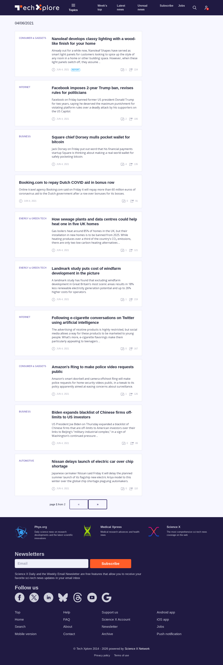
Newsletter (110, 626)
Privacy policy (102, 655)
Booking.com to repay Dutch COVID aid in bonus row (66, 182)
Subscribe (166, 5)
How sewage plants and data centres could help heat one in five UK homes (94, 221)
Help (66, 612)
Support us (110, 612)
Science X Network (137, 648)
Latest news (121, 7)
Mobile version (26, 634)
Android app (166, 612)
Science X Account (116, 619)
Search (20, 626)
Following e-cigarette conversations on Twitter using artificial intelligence (93, 320)
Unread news (142, 7)
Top (17, 612)
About (67, 626)
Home (19, 619)
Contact (69, 634)
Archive (107, 634)
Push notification (169, 634)
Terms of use (121, 655)
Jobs (181, 5)
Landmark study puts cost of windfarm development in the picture (86, 270)
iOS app (163, 619)
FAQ (66, 619)
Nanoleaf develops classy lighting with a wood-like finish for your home (94, 41)
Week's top (102, 7)
